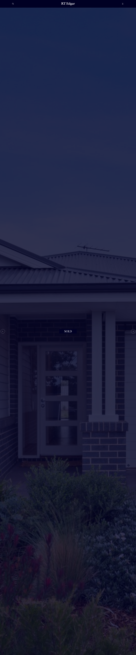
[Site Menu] (126, 3)
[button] (3, 331)
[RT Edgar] (68, 3)
